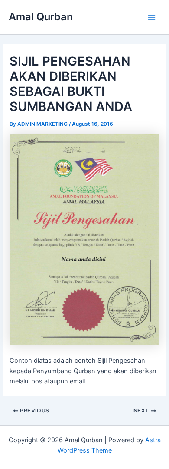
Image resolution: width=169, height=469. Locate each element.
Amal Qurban (41, 16)
